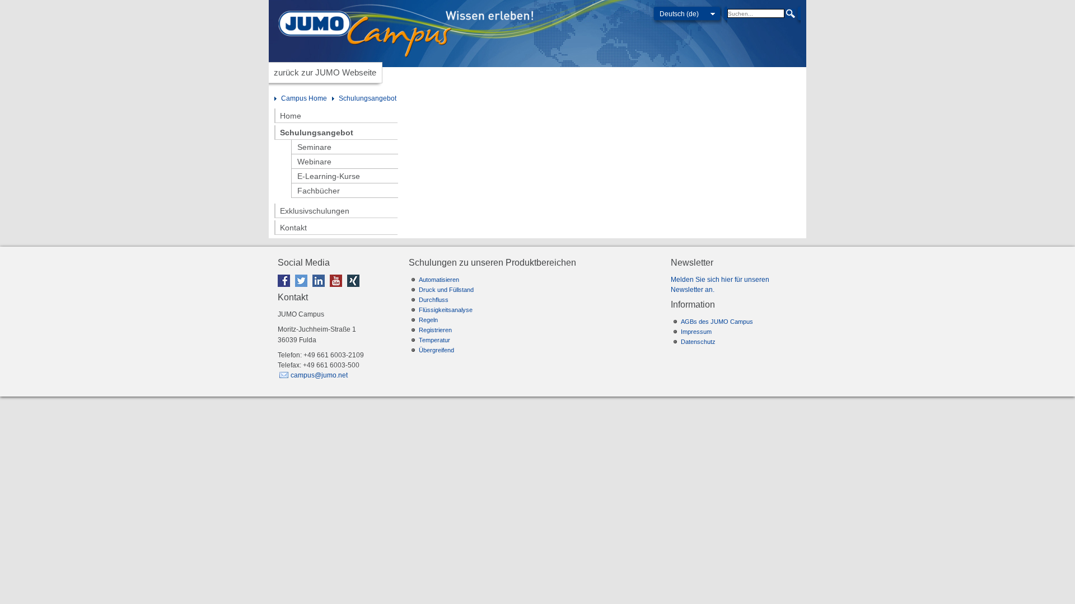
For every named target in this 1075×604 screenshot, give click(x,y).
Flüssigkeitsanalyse (446, 309)
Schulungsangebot (367, 98)
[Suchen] (790, 13)
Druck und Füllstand (446, 289)
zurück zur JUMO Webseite (325, 72)
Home (290, 115)
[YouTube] (337, 289)
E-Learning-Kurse (328, 176)
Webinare (314, 161)
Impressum (696, 331)
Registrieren (435, 330)
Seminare (314, 147)
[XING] (355, 289)
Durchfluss (433, 299)
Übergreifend (436, 350)
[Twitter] (303, 289)
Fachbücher (318, 190)
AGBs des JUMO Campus (717, 321)
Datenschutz (698, 341)
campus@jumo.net (319, 375)
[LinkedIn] (320, 289)
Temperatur (434, 340)
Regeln (428, 320)
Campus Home (304, 98)
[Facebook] (285, 289)
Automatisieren (439, 279)
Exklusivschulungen (314, 210)
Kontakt (293, 227)
